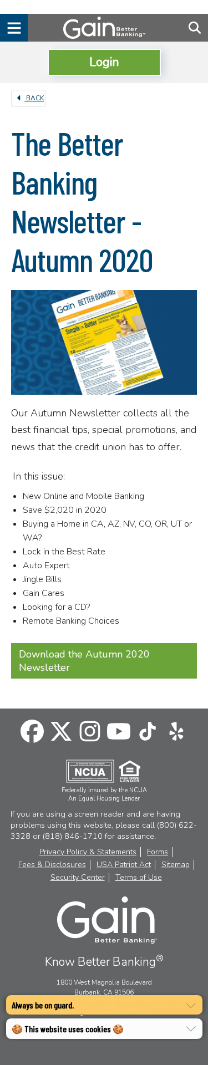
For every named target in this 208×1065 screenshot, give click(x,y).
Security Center (77, 877)
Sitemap (175, 865)
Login (104, 61)
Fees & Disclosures (52, 865)
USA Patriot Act (124, 865)
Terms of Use (138, 877)
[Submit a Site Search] (194, 28)
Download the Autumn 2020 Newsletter (84, 661)
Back (34, 98)
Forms (157, 852)
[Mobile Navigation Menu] (14, 28)
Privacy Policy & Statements (87, 852)
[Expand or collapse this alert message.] (191, 1005)
